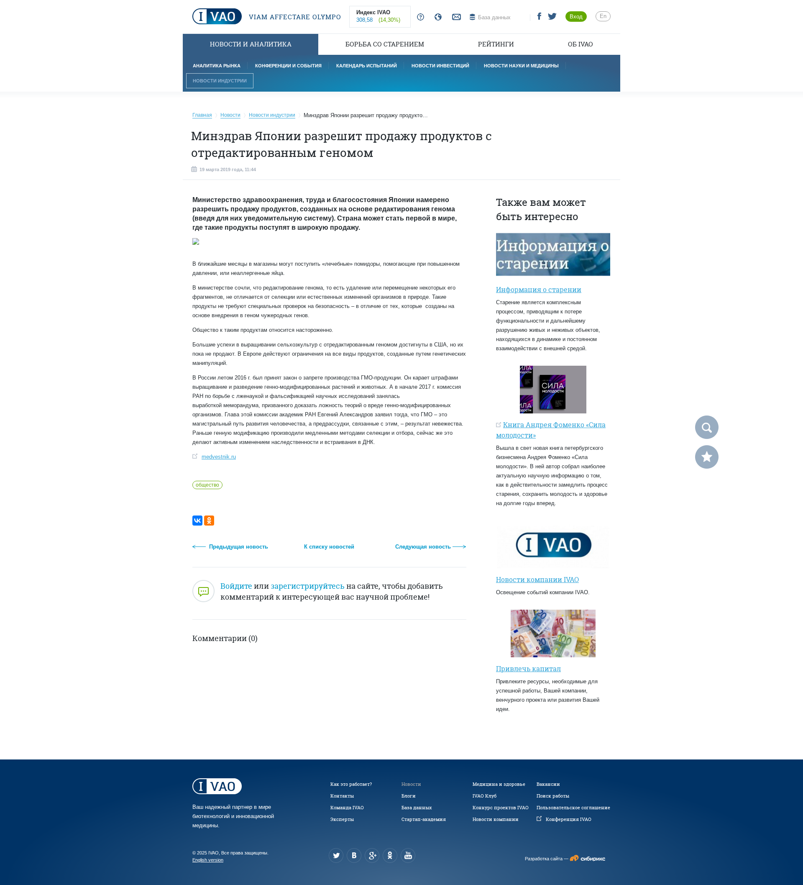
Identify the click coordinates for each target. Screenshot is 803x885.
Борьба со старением (384, 44)
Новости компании (496, 819)
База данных (417, 807)
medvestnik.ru (219, 457)
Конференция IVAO (568, 819)
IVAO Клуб (484, 796)
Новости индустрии (220, 80)
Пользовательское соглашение (573, 807)
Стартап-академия (424, 819)
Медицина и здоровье (499, 784)
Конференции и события (288, 65)
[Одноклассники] (209, 521)
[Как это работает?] (418, 17)
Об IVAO (580, 44)
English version (207, 859)
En (603, 16)
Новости (411, 784)
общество (207, 485)
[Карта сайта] (436, 17)
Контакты (342, 796)
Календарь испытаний (366, 65)
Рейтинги (496, 44)
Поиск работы (553, 796)
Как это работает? (351, 784)
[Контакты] (455, 17)
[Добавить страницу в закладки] (707, 457)
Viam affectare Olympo (294, 17)
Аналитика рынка (216, 65)
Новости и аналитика (251, 44)
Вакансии (548, 784)
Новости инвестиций (440, 65)
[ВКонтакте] (197, 521)
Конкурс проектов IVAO (501, 807)
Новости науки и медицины (521, 65)
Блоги (409, 796)
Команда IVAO (347, 807)
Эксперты (342, 819)
